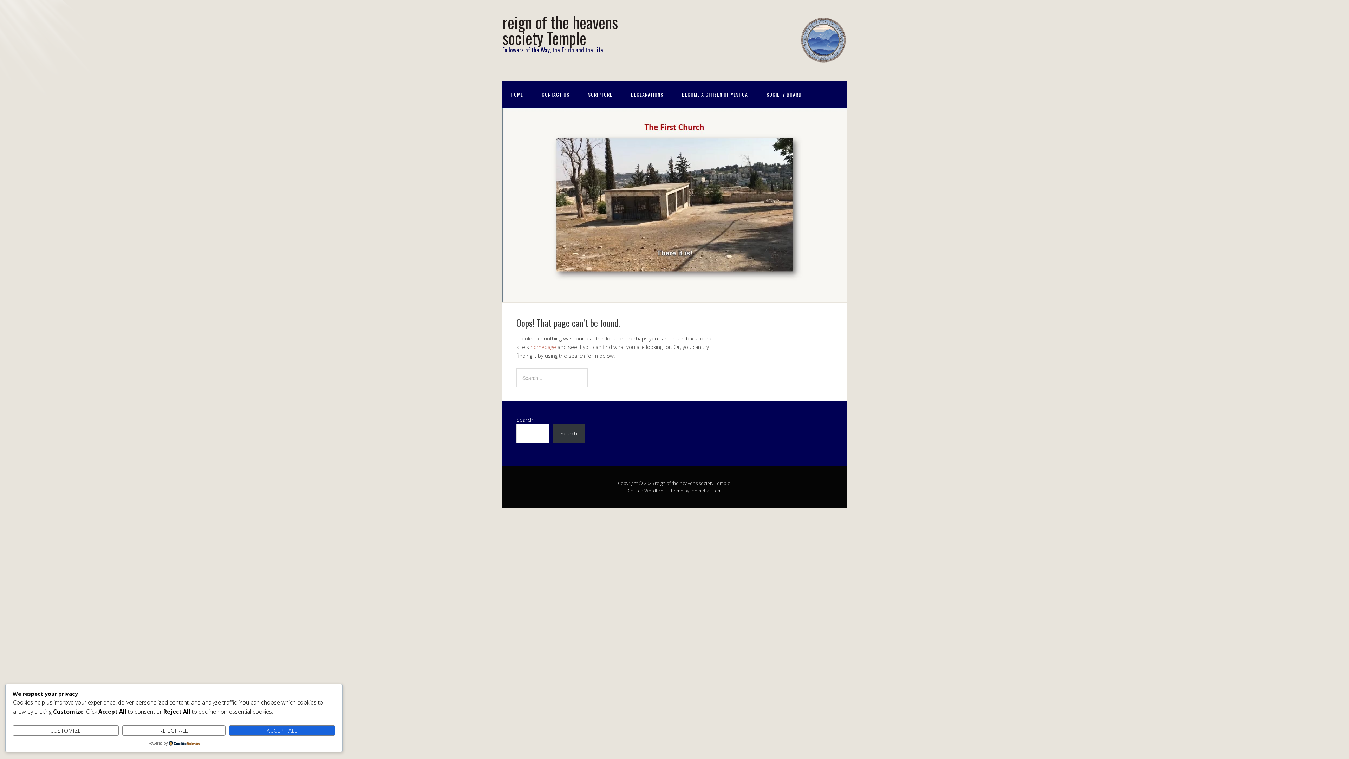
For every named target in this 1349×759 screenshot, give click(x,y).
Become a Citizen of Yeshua (715, 94)
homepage (543, 346)
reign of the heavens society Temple (560, 30)
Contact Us (555, 94)
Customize (65, 730)
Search (524, 419)
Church (635, 490)
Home (517, 94)
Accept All (282, 730)
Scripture (600, 94)
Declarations (647, 94)
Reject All (173, 730)
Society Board (784, 94)
